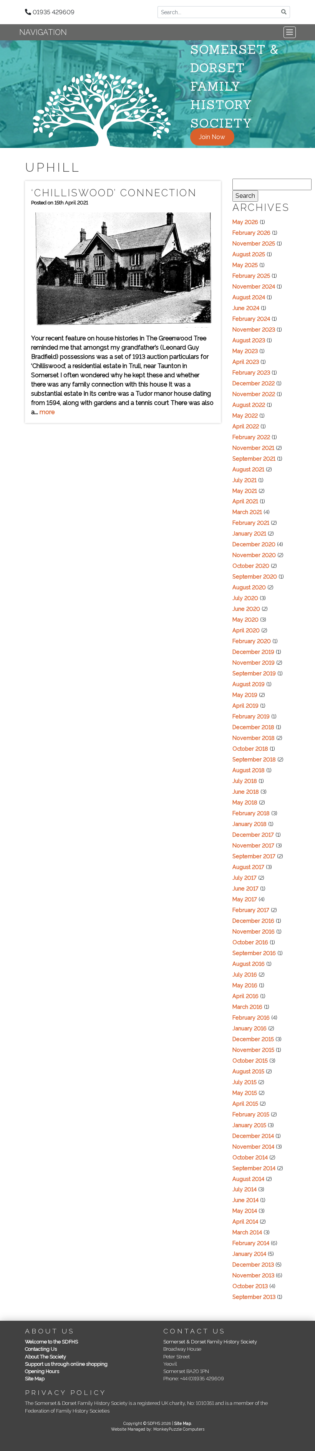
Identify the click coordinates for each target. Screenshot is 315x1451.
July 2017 (244, 877)
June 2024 (245, 308)
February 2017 (250, 910)
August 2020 (249, 587)
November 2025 (253, 243)
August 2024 (248, 297)
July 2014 (244, 1189)
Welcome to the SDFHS (51, 1342)
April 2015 (245, 1103)
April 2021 (245, 501)
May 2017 (244, 899)
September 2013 (253, 1296)
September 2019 (254, 673)
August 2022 (248, 404)
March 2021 (247, 512)
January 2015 (249, 1125)
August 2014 (248, 1179)
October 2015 (250, 1060)
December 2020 (253, 544)
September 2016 (254, 953)
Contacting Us (41, 1349)
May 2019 (244, 695)
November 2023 (253, 329)
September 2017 (253, 856)
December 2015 (253, 1039)
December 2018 (253, 727)
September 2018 (254, 759)
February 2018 (251, 813)
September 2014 (253, 1168)
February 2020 (251, 641)
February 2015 (250, 1114)
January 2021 (249, 533)
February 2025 (251, 275)
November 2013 (253, 1275)
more (47, 412)
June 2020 (246, 608)
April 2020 (246, 630)
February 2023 (251, 372)
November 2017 (253, 845)
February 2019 (251, 716)
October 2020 (250, 565)
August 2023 (248, 340)
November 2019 (253, 662)
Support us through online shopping (66, 1364)
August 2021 (248, 469)
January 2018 (249, 824)
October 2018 (250, 748)
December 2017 (253, 834)
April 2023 (245, 361)
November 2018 (253, 738)
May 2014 (244, 1210)
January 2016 (249, 1028)
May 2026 (245, 222)
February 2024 (251, 318)
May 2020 (245, 619)
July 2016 (244, 974)
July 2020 (245, 598)
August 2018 (248, 770)
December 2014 (253, 1136)
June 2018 (245, 791)
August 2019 (248, 684)
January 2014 (249, 1253)
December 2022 (253, 383)
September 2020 (254, 576)
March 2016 (247, 1006)
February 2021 (250, 522)
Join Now (212, 137)
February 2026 (251, 232)
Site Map (35, 1378)
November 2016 (253, 931)
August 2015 (248, 1071)
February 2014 (250, 1243)
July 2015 (244, 1082)
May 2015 (244, 1092)
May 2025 (245, 265)
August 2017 (248, 867)
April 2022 (245, 426)
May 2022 (245, 415)
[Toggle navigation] (290, 32)
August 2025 (248, 254)
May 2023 (245, 351)
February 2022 (251, 437)
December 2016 (253, 920)
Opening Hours (42, 1371)
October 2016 (250, 942)
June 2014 (245, 1200)
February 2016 (251, 1017)
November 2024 (253, 286)
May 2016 (244, 985)
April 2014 (245, 1221)
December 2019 (253, 651)
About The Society (45, 1357)
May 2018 (244, 802)
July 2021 (244, 480)
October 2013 (250, 1286)
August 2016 (248, 963)
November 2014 (253, 1146)
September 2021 (253, 458)
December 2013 (253, 1264)
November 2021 (253, 447)
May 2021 (244, 491)
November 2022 (253, 394)
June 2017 (245, 888)
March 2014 (247, 1232)
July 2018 (244, 781)
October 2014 (250, 1157)
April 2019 (245, 705)
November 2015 (253, 1049)
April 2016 (245, 996)
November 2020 (254, 555)
